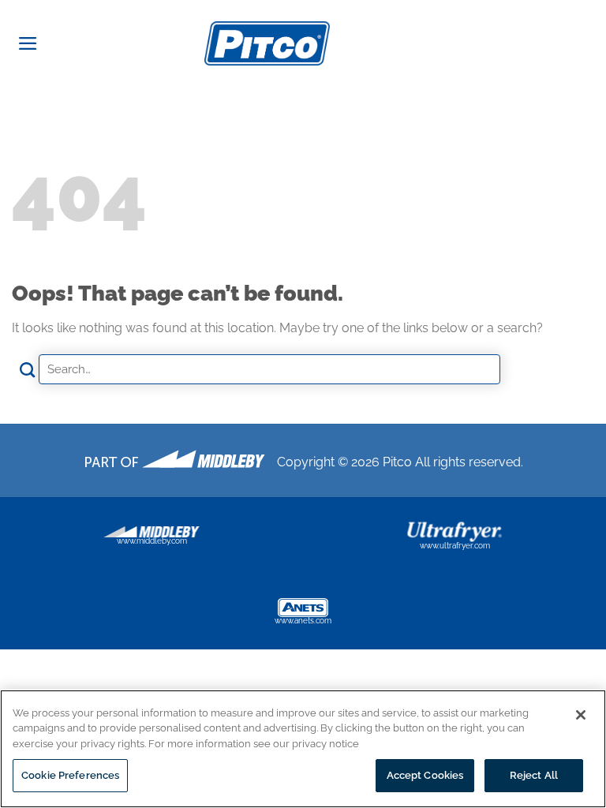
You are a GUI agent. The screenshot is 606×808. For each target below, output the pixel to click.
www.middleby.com (152, 541)
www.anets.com (303, 620)
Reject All (534, 775)
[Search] (588, 41)
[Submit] (27, 370)
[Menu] (28, 43)
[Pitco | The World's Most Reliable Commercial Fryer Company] (267, 43)
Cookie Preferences (70, 775)
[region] (303, 749)
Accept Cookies (425, 775)
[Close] (580, 715)
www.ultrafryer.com (455, 545)
